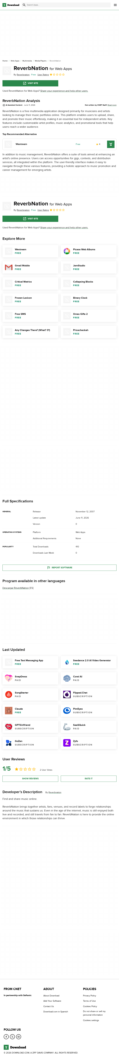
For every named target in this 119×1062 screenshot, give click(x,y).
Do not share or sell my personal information (94, 1013)
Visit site (33, 83)
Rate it (89, 778)
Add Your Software (52, 1001)
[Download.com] (10, 5)
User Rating (43, 74)
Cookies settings (91, 1020)
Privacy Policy (89, 995)
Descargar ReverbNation (15, 588)
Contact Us (48, 1006)
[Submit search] (24, 4)
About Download (51, 995)
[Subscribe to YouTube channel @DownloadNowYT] (18, 1036)
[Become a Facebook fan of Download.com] (6, 1036)
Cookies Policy (90, 1006)
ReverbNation (43, 68)
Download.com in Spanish (55, 1011)
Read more (112, 105)
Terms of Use (89, 1001)
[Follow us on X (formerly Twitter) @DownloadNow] (12, 1036)
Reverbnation (54, 792)
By (22, 74)
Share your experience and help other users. (64, 90)
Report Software (62, 567)
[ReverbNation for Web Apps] (6, 70)
